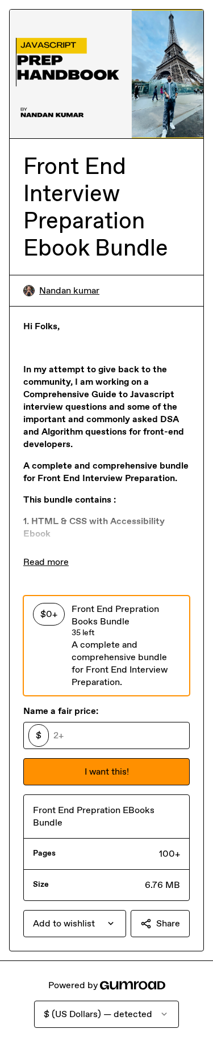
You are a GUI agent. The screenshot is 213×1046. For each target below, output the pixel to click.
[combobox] (74, 923)
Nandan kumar (69, 290)
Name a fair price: (60, 710)
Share (168, 923)
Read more (46, 561)
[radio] (106, 645)
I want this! (107, 771)
